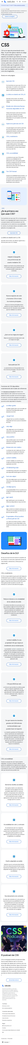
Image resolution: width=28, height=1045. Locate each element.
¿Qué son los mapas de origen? (14, 335)
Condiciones (3, 1038)
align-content (10, 506)
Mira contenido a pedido (19, 5)
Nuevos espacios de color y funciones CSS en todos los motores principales (14, 298)
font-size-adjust (11, 476)
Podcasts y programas (7, 1020)
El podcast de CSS (10, 955)
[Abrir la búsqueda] (17, 1)
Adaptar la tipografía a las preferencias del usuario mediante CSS (14, 259)
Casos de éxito (5, 1018)
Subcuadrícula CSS (14, 365)
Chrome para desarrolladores (8, 1013)
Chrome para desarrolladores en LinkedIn (11, 1030)
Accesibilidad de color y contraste (14, 824)
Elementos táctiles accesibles (14, 785)
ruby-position (10, 437)
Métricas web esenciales (10, 690)
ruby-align (9, 426)
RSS (3, 1032)
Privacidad (10, 1038)
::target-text (10, 416)
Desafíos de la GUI (10, 553)
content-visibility (11, 458)
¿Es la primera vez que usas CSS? (9, 212)
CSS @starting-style (12, 468)
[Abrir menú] (2, 1)
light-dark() (9, 497)
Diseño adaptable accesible (14, 861)
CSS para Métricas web (14, 684)
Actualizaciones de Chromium (8, 1015)
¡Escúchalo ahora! (14, 980)
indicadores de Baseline (9, 391)
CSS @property (11, 487)
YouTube (4, 1028)
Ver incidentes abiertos (7, 1008)
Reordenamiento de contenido (14, 896)
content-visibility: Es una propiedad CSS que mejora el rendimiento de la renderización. (14, 643)
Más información (13, 276)
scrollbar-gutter (11, 405)
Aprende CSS (11, 220)
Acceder (24, 1)
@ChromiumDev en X (6, 1025)
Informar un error (6, 1006)
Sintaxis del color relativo (13, 447)
